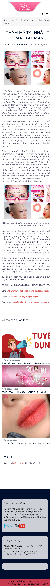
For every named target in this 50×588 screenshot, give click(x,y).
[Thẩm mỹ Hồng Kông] (25, 7)
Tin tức (19, 20)
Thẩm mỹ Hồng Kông (17, 45)
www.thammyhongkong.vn (25, 296)
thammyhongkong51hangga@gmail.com (28, 291)
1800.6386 (16, 549)
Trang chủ (9, 20)
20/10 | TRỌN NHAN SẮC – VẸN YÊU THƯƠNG (24, 392)
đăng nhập (18, 463)
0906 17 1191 (29, 554)
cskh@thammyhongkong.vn (24, 551)
